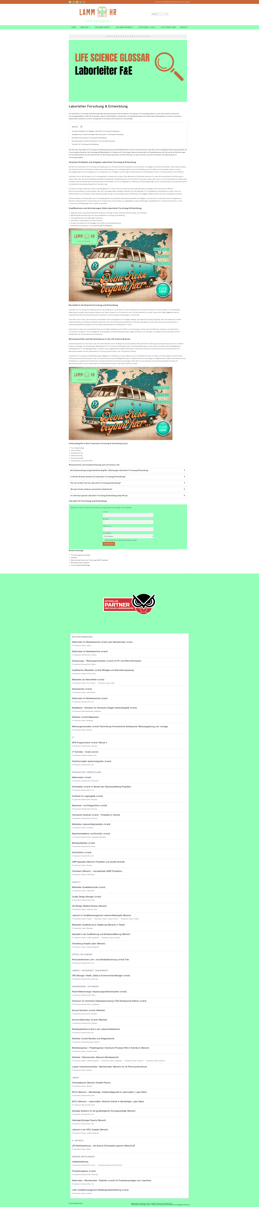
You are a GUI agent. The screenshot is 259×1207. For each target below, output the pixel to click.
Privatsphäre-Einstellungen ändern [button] (141, 1204)
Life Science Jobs (144, 1203)
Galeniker (74, 557)
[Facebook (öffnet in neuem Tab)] (70, 2)
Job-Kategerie (107, 533)
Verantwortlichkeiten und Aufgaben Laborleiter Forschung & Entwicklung (95, 131)
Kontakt (153, 1203)
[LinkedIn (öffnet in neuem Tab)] (77, 2)
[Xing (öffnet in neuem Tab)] (80, 2)
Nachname (106, 519)
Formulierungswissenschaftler (80, 555)
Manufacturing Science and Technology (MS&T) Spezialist (89, 560)
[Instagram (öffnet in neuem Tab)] (73, 2)
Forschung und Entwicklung (99, 152)
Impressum (159, 1203)
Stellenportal (134, 1203)
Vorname (105, 512)
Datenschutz (167, 1203)
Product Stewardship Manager (80, 565)
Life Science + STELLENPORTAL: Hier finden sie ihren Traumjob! (172, 2)
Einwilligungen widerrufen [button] (182, 1204)
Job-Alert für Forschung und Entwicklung (85, 144)
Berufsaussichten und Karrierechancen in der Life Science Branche (93, 141)
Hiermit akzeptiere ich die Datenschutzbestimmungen (121, 540)
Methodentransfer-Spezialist (80, 563)
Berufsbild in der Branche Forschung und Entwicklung (89, 138)
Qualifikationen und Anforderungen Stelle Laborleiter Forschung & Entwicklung (97, 134)
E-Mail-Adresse (107, 526)
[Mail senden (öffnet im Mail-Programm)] (84, 2)
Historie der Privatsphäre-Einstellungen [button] (163, 1204)
